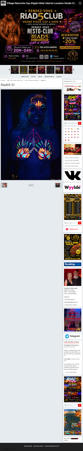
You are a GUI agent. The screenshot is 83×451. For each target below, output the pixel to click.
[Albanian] (68, 140)
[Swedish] (65, 134)
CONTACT (59, 76)
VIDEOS (40, 76)
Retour (31, 185)
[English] (68, 128)
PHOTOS (33, 76)
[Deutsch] (68, 131)
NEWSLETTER (25, 76)
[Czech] (74, 137)
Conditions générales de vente (51, 446)
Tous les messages (71, 372)
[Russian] (77, 131)
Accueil (3, 80)
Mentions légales (28, 446)
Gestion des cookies (38, 446)
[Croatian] (77, 137)
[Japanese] (74, 128)
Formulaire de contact (71, 305)
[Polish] (71, 134)
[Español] (71, 128)
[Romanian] (68, 134)
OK (79, 123)
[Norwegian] (74, 134)
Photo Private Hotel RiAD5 (32, 80)
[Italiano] (65, 131)
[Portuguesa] (74, 131)
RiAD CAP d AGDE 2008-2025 (14, 80)
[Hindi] (77, 134)
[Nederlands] (71, 131)
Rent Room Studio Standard (72, 163)
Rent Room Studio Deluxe (71, 166)
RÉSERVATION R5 (49, 76)
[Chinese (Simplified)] (65, 140)
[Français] (65, 128)
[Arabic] (77, 128)
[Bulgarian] (68, 137)
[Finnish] (65, 137)
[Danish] (71, 137)
